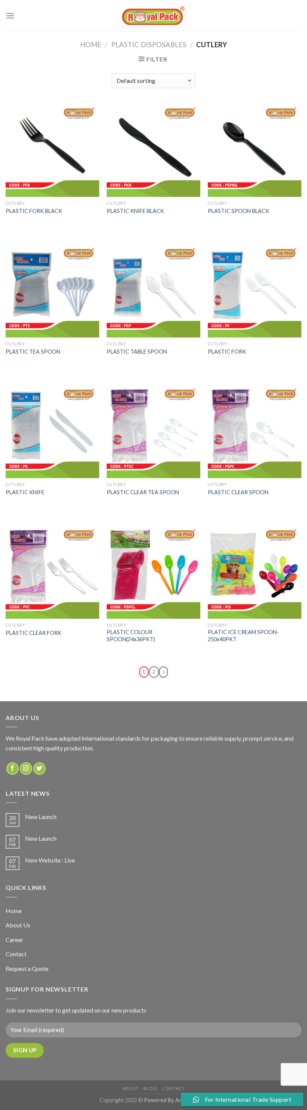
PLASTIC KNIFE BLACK (135, 211)
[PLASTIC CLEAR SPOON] (254, 431)
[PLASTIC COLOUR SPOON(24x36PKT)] (153, 572)
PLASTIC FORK (227, 351)
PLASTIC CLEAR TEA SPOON (143, 492)
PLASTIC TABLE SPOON (137, 351)
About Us (18, 924)
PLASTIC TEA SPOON (33, 351)
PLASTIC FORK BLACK (34, 211)
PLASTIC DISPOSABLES (148, 44)
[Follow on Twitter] (39, 768)
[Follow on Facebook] (12, 768)
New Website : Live (50, 860)
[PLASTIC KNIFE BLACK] (153, 150)
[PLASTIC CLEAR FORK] (52, 572)
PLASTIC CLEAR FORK (33, 633)
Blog (150, 1088)
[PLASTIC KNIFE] (52, 431)
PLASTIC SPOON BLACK (238, 211)
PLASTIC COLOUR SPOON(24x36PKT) (131, 635)
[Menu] (10, 15)
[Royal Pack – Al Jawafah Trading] (153, 15)
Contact (16, 953)
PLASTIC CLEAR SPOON (238, 492)
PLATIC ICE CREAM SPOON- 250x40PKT (243, 635)
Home (90, 44)
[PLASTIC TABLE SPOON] (153, 291)
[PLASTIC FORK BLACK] (52, 150)
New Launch (41, 816)
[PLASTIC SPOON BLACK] (254, 150)
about (130, 1088)
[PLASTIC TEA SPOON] (52, 291)
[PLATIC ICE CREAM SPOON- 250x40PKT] (254, 572)
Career (14, 939)
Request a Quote (27, 968)
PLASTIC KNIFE (25, 492)
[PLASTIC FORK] (254, 291)
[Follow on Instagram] (26, 768)
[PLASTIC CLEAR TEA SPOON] (153, 431)
